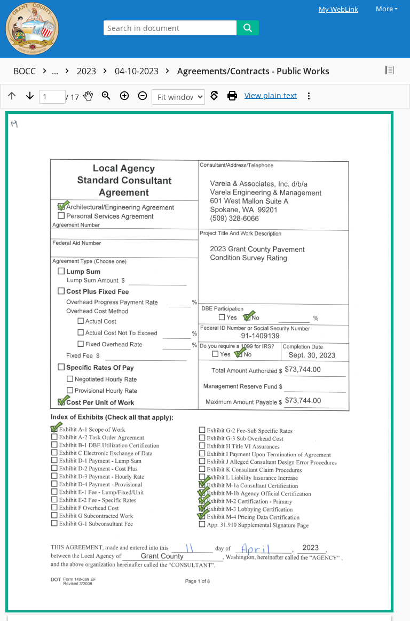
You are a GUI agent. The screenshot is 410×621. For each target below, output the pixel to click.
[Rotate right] (214, 96)
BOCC (36, 71)
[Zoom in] (124, 96)
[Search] (247, 27)
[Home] (45, 29)
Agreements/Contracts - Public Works (253, 71)
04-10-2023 (138, 71)
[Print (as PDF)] (232, 96)
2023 (87, 71)
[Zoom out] (142, 96)
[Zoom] (106, 96)
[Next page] (30, 96)
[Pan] (88, 96)
